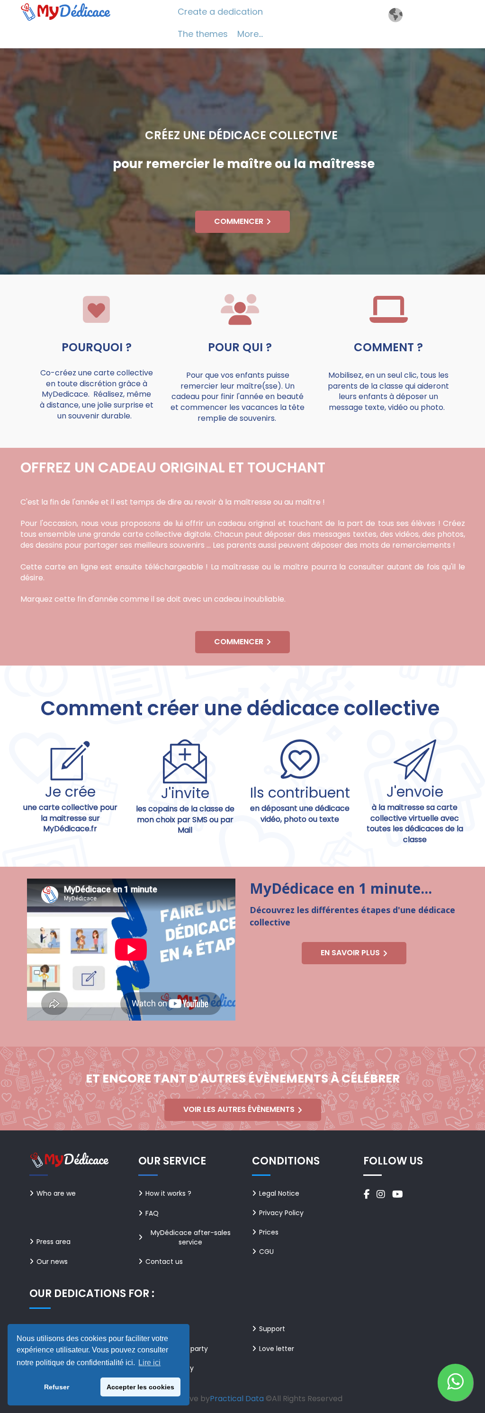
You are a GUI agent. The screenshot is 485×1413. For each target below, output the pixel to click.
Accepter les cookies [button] (140, 1387)
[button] (455, 1382)
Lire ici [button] (149, 1363)
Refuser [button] (56, 1387)
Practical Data (237, 1398)
